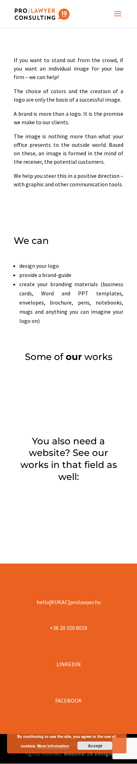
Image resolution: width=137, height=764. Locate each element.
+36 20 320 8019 (68, 627)
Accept (95, 745)
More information (53, 745)
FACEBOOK (68, 700)
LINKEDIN (69, 664)
